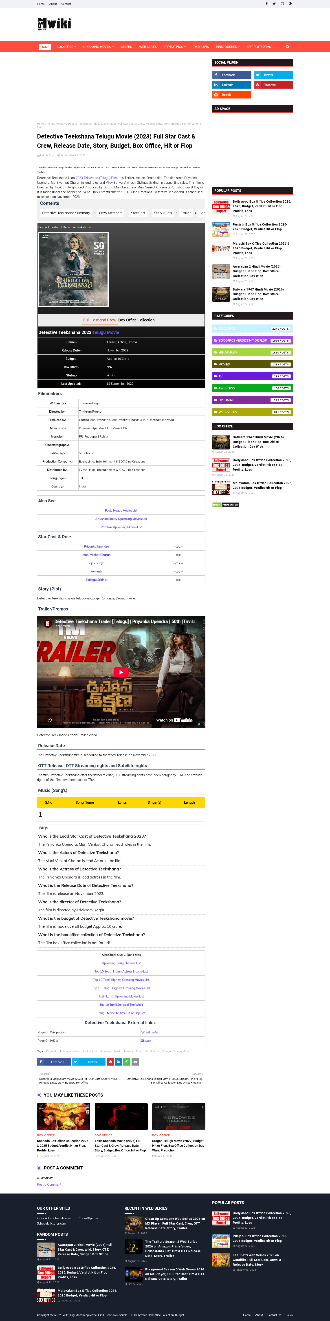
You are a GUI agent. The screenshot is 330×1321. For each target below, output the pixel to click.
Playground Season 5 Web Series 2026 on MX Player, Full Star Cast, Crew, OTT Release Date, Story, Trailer (175, 1274)
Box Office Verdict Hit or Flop (249, 340)
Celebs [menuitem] (126, 47)
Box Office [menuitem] (65, 47)
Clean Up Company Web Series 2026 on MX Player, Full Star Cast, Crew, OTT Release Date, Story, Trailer (175, 1223)
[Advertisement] (121, 90)
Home (41, 3)
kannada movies (70, 1051)
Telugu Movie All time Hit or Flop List (121, 1013)
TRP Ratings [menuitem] (173, 47)
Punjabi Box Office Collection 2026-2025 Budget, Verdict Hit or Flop (260, 227)
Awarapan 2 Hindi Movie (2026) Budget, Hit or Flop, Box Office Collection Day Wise (257, 271)
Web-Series (249, 412)
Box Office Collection (136, 319)
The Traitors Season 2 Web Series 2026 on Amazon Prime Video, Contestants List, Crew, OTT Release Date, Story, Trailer (173, 1249)
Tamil (139, 1051)
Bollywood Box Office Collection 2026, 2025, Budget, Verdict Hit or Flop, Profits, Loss (262, 206)
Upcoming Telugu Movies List (121, 963)
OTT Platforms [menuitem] (259, 47)
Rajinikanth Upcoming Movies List (121, 996)
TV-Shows (249, 388)
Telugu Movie (55, 123)
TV (249, 376)
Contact (66, 3)
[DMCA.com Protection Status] (225, 506)
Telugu (167, 1051)
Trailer (186, 213)
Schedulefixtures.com (51, 1223)
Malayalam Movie (110, 1051)
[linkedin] (231, 85)
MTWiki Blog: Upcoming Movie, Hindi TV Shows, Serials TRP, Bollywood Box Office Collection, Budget (121, 1315)
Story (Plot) (163, 213)
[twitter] (274, 4)
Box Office (249, 328)
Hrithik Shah (47, 155)
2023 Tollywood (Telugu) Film (96, 178)
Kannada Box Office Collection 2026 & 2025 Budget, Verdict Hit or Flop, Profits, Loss (62, 1145)
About (53, 3)
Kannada (51, 1051)
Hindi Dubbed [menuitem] (226, 47)
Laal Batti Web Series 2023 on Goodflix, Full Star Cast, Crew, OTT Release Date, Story (259, 1259)
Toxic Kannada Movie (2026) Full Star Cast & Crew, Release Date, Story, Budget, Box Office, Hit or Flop (120, 1145)
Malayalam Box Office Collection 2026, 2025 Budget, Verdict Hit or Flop (262, 485)
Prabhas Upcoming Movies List (121, 527)
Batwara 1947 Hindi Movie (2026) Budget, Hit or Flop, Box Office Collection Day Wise (258, 294)
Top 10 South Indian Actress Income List (121, 971)
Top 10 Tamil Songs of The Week (121, 1004)
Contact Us (274, 1315)
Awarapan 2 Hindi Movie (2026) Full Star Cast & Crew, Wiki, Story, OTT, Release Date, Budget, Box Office (85, 1249)
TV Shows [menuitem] (201, 47)
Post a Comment (49, 1184)
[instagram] (282, 4)
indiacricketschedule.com (53, 1218)
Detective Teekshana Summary (66, 213)
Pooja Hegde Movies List (121, 510)
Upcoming (249, 400)
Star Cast (138, 213)
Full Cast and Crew (100, 319)
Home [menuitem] (45, 47)
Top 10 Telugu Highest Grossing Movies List (121, 988)
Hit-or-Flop (249, 352)
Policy (289, 1315)
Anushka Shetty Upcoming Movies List (121, 519)
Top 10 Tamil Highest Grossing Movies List (121, 979)
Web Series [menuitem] (148, 47)
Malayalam (90, 1051)
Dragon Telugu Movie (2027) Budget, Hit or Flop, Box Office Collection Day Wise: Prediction (178, 1145)
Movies (128, 1051)
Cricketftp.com (88, 1218)
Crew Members (110, 213)
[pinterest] (290, 4)
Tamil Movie (152, 1051)
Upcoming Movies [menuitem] (97, 47)
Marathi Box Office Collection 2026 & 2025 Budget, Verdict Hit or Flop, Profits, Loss (261, 248)
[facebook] (266, 4)
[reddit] (231, 94)
